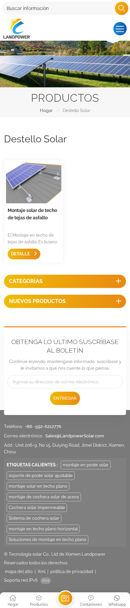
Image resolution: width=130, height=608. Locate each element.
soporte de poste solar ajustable (41, 475)
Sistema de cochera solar (34, 518)
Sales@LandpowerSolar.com (74, 435)
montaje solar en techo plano (38, 486)
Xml (41, 571)
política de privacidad (71, 571)
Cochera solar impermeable (37, 507)
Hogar (46, 110)
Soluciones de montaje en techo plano (47, 539)
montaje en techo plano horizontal (43, 528)
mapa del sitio (19, 571)
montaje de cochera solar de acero (44, 496)
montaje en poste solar (86, 464)
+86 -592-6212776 (43, 426)
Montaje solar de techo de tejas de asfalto (32, 214)
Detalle (21, 253)
